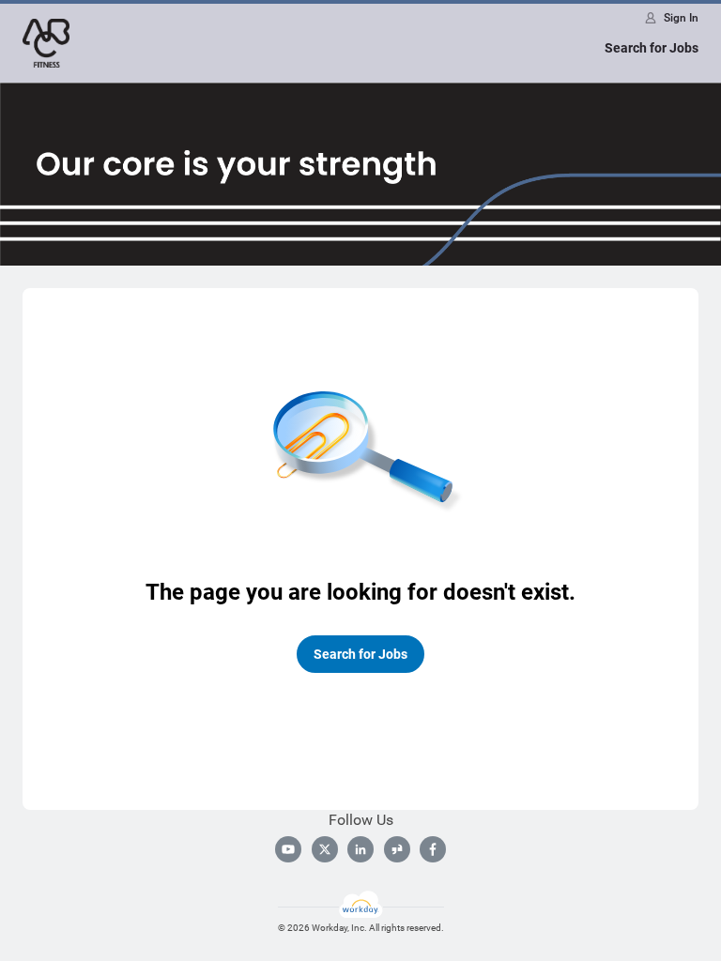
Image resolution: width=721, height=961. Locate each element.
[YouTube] (288, 849)
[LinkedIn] (360, 849)
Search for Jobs (651, 47)
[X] (325, 849)
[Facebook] (433, 849)
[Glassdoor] (397, 849)
